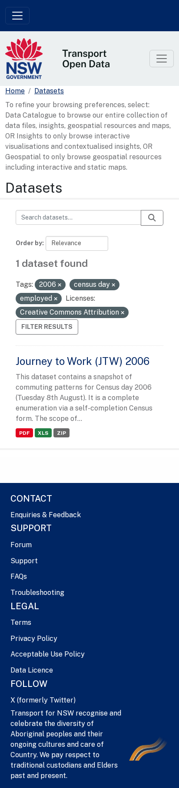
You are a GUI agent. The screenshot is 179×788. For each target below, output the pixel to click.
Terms (20, 622)
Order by (29, 243)
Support (24, 561)
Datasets (49, 91)
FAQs (18, 576)
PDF (24, 433)
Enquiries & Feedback (45, 515)
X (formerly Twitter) (43, 700)
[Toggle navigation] (17, 15)
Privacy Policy (33, 638)
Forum (21, 545)
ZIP (61, 433)
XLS (43, 433)
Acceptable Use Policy (47, 654)
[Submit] (152, 218)
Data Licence (31, 670)
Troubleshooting (37, 592)
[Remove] (59, 285)
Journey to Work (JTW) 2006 (82, 361)
